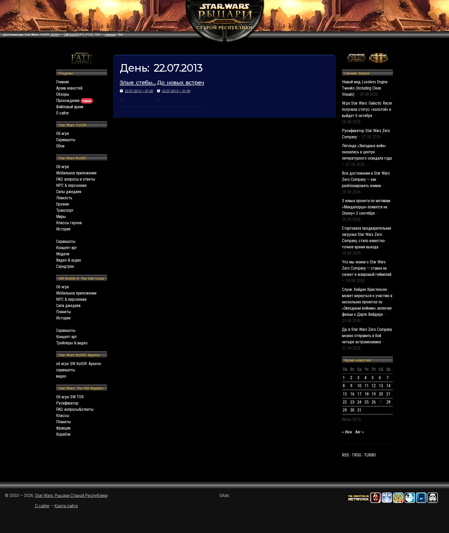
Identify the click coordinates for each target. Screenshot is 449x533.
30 (352, 410)
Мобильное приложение (76, 172)
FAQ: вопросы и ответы (75, 179)
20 (381, 394)
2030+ (55, 35)
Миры (61, 216)
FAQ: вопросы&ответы (75, 409)
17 (359, 394)
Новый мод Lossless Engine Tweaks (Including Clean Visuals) (365, 88)
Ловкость (64, 197)
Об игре (62, 133)
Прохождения (73, 100)
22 (345, 402)
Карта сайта (66, 505)
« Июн (347, 431)
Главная (62, 81)
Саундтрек (65, 266)
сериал (110, 35)
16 (352, 394)
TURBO (370, 455)
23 (352, 402)
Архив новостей (69, 88)
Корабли (63, 434)
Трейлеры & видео (72, 342)
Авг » (359, 431)
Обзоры (62, 94)
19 (374, 394)
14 (388, 385)
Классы (62, 415)
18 (367, 394)
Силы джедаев (68, 191)
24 (359, 402)
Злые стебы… (138, 82)
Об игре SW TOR (70, 396)
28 (388, 402)
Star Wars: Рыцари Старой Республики (71, 495)
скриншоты (65, 369)
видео (61, 376)
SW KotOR (71, 35)
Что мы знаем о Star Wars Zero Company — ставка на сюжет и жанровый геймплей (366, 268)
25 (367, 402)
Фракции (63, 428)
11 (367, 385)
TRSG (356, 455)
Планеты (63, 311)
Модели (62, 253)
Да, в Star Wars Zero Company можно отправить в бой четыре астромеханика (367, 335)
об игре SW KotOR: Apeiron (78, 363)
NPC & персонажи (71, 185)
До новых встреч (180, 82)
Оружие (62, 204)
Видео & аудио (68, 260)
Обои (60, 146)
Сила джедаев (68, 305)
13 (381, 385)
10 (359, 385)
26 (374, 402)
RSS (345, 455)
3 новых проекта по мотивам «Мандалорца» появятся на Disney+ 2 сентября (366, 207)
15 (345, 394)
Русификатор (67, 403)
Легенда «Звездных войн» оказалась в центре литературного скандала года (367, 152)
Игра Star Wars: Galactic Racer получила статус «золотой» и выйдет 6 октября (367, 109)
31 (359, 410)
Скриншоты (65, 139)
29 (345, 410)
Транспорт (65, 210)
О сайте (62, 113)
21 (388, 394)
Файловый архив (69, 106)
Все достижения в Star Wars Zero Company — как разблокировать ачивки (366, 179)
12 (374, 385)
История (63, 229)
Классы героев (69, 222)
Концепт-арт (66, 247)
